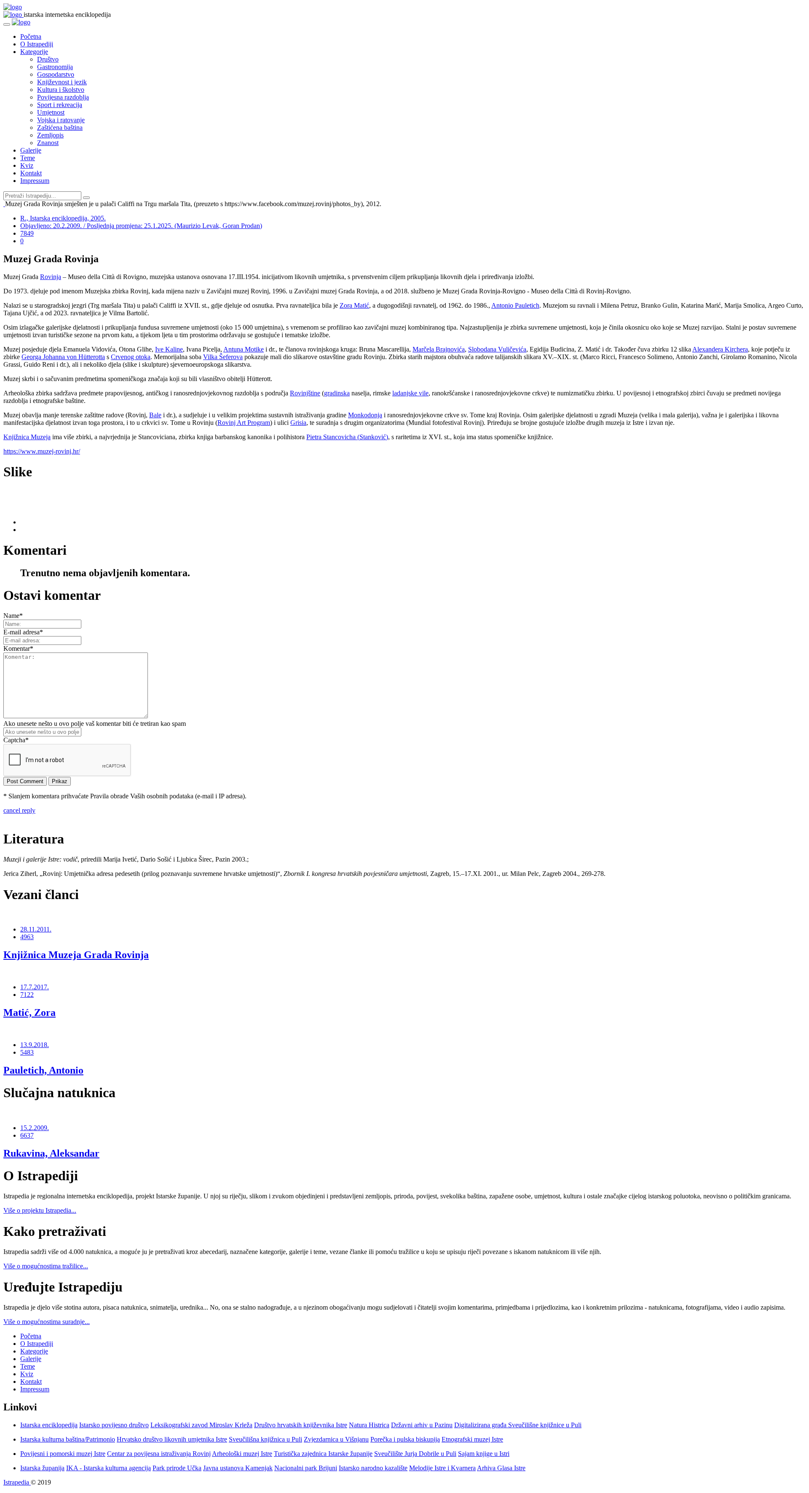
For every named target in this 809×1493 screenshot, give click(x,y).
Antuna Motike (243, 349)
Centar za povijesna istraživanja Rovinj (159, 1453)
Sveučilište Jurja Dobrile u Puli (415, 1453)
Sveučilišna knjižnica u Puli (265, 1439)
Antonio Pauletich (515, 305)
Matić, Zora (29, 1012)
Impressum (34, 180)
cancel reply (19, 810)
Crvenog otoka (130, 356)
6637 (27, 1135)
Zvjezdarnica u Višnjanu (336, 1439)
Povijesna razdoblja (63, 97)
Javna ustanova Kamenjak (238, 1468)
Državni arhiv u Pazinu (422, 1425)
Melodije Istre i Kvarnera (442, 1468)
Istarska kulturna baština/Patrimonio (67, 1439)
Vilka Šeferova (223, 356)
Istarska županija (42, 1468)
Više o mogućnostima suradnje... (46, 1321)
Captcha (16, 740)
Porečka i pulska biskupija (405, 1439)
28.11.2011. (35, 929)
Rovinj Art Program (243, 422)
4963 (27, 936)
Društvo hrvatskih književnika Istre (300, 1425)
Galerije (30, 150)
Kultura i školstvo (60, 89)
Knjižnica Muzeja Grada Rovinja (76, 954)
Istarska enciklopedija (49, 1425)
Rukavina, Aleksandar (51, 1153)
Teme (27, 157)
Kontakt (31, 173)
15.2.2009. (34, 1127)
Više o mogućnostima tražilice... (45, 1266)
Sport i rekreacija (59, 104)
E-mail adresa (23, 632)
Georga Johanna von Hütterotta (63, 356)
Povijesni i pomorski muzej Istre (62, 1453)
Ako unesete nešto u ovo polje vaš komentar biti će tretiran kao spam (94, 723)
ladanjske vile (410, 393)
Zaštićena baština (60, 127)
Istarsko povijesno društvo (114, 1425)
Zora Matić (354, 305)
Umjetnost (50, 112)
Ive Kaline (169, 349)
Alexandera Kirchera (720, 349)
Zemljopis (50, 135)
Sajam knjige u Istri (483, 1453)
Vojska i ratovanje (61, 120)
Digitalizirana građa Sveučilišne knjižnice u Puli (517, 1425)
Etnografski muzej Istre (472, 1439)
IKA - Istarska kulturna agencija (108, 1468)
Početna (30, 36)
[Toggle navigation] (6, 24)
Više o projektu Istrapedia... (39, 1210)
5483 (27, 1052)
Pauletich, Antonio (43, 1070)
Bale (155, 415)
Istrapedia (17, 1482)
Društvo (48, 59)
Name (13, 615)
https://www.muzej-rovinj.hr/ (41, 451)
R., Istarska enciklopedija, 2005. (63, 218)
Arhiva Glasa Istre (501, 1468)
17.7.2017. (34, 987)
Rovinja (50, 276)
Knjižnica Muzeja (27, 436)
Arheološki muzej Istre (242, 1453)
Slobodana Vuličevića (497, 349)
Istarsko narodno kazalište (373, 1468)
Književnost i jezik (62, 82)
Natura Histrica (369, 1425)
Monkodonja (365, 415)
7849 (27, 233)
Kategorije (34, 51)
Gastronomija (55, 66)
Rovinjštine (305, 393)
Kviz (26, 165)
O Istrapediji (36, 44)
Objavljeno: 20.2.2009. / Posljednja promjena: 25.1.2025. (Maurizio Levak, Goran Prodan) (141, 225)
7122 (27, 994)
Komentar (18, 648)
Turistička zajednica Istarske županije (323, 1453)
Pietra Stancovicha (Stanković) (347, 436)
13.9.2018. (34, 1044)
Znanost (48, 142)
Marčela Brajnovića (439, 349)
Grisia (298, 422)
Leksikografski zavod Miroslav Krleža (201, 1425)
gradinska (337, 393)
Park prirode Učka (177, 1468)
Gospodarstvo (55, 74)
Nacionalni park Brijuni (305, 1468)
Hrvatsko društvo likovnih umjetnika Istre (172, 1439)
